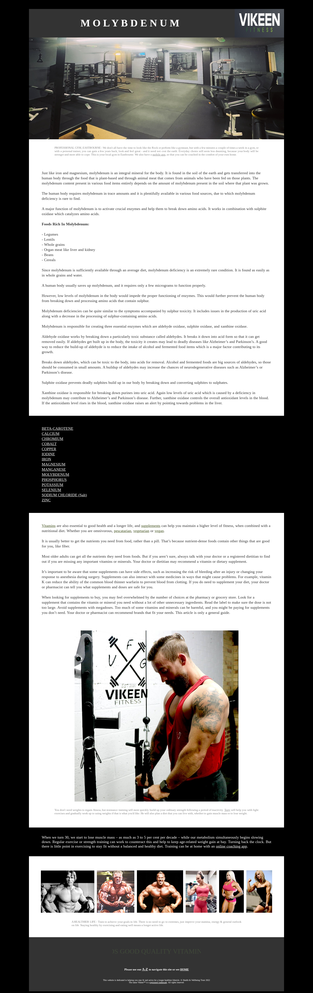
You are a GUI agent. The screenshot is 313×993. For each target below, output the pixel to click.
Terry (227, 810)
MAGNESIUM (53, 464)
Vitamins (49, 526)
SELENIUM (51, 490)
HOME (184, 969)
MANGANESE (54, 469)
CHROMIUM (52, 439)
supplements (150, 526)
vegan (159, 531)
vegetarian (141, 531)
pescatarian (122, 531)
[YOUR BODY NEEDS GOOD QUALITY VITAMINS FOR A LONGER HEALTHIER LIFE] (156, 959)
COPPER (49, 449)
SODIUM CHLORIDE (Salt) (64, 495)
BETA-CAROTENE (57, 428)
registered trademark (158, 982)
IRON (46, 459)
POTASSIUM (52, 485)
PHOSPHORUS (54, 480)
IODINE (48, 454)
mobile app (158, 154)
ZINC (46, 500)
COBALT (49, 444)
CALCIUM (50, 434)
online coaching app (231, 846)
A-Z (145, 969)
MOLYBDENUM (55, 474)
